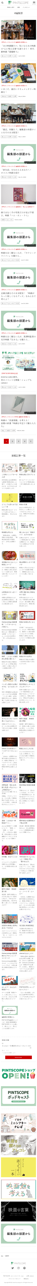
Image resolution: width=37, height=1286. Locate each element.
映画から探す (10, 7)
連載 (18, 7)
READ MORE (18, 1057)
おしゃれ (9, 219)
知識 (9, 96)
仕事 (9, 56)
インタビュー (26, 7)
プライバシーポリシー (14, 1278)
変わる (4, 177)
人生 (14, 56)
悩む (3, 430)
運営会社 (26, 1278)
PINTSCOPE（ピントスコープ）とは (13, 1276)
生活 (14, 137)
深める (4, 96)
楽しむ (4, 56)
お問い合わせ (30, 1276)
